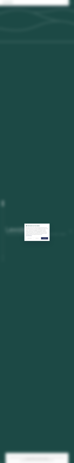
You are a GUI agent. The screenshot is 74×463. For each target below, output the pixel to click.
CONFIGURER (29, 238)
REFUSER (37, 238)
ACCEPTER (44, 238)
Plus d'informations (29, 235)
